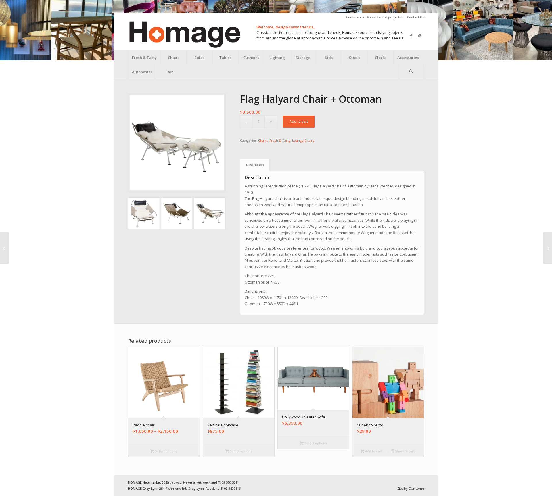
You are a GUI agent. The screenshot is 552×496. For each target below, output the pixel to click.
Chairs (263, 140)
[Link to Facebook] (411, 35)
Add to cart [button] (373, 451)
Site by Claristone (410, 488)
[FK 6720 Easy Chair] (4, 248)
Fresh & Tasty (279, 140)
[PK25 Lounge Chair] (547, 248)
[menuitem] (373, 17)
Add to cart (299, 121)
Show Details (404, 451)
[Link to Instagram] (419, 35)
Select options (165, 451)
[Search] (411, 72)
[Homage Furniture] (184, 35)
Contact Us (415, 17)
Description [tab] (255, 164)
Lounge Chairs (303, 140)
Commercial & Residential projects (373, 17)
